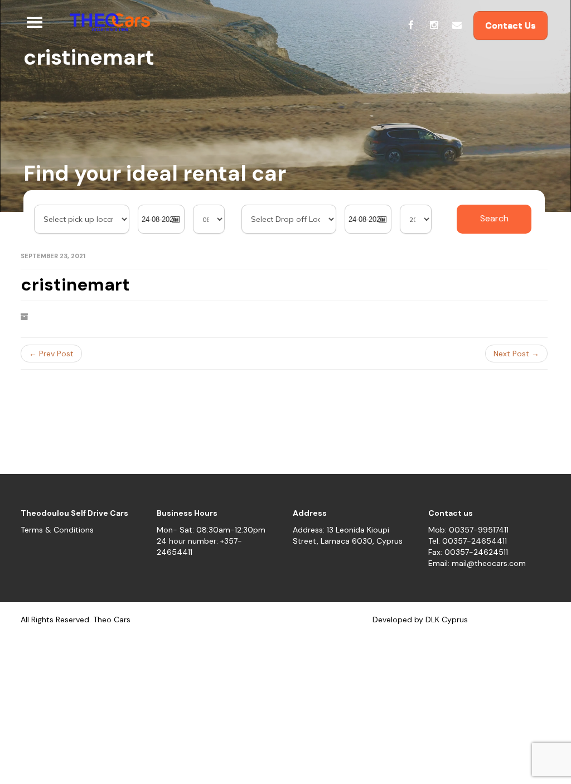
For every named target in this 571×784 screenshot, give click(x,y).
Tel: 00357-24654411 (467, 541)
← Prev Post (51, 353)
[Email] (457, 25)
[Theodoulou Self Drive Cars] (105, 22)
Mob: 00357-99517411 (468, 530)
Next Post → (516, 353)
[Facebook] (411, 25)
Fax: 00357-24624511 (468, 552)
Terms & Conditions (57, 530)
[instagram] (434, 25)
